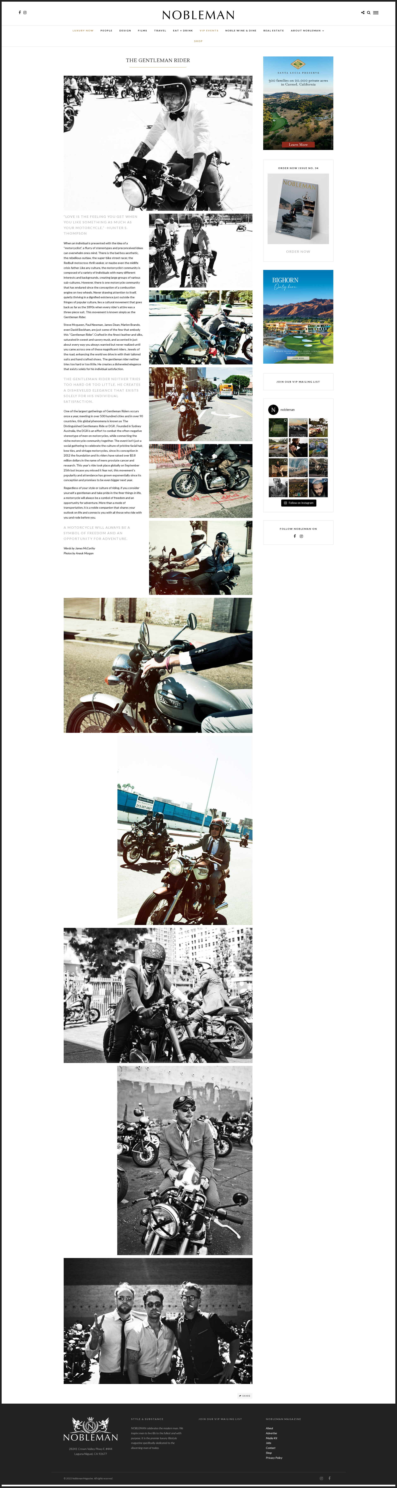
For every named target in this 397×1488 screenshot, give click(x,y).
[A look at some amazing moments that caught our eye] (318, 427)
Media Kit (271, 1438)
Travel (160, 30)
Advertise (271, 1433)
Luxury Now (83, 30)
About (269, 1428)
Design (125, 30)
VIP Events (209, 30)
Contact (270, 1448)
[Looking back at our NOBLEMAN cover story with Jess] (318, 487)
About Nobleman (306, 30)
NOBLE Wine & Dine (241, 30)
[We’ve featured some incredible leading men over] (278, 487)
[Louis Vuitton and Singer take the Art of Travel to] (278, 447)
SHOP (198, 41)
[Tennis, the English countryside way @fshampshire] (278, 427)
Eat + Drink (183, 30)
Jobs (268, 1443)
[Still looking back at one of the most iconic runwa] (298, 467)
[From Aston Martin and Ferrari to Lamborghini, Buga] (298, 427)
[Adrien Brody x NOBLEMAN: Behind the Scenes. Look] (298, 447)
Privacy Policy (274, 1457)
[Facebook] (295, 536)
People (106, 30)
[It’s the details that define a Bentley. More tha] (318, 467)
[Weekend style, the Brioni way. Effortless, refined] (278, 467)
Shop (269, 1452)
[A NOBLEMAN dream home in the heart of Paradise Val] (318, 447)
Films (142, 30)
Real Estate (273, 30)
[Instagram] (24, 12)
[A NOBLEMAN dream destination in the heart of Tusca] (298, 487)
